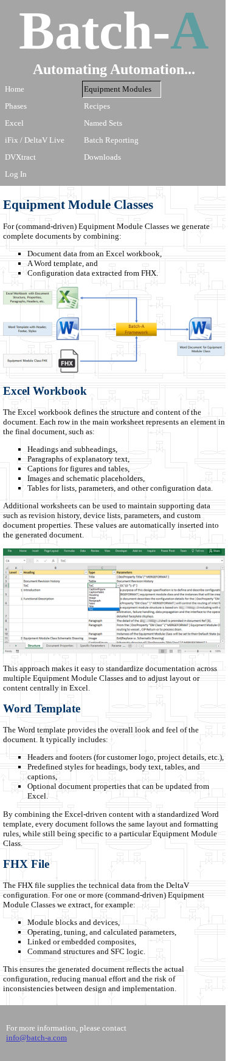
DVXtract (20, 157)
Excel (14, 123)
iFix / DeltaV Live (34, 140)
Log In (16, 174)
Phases (16, 106)
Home (14, 89)
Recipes (97, 106)
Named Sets (103, 123)
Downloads (102, 157)
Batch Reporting (111, 140)
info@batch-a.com (36, 1037)
